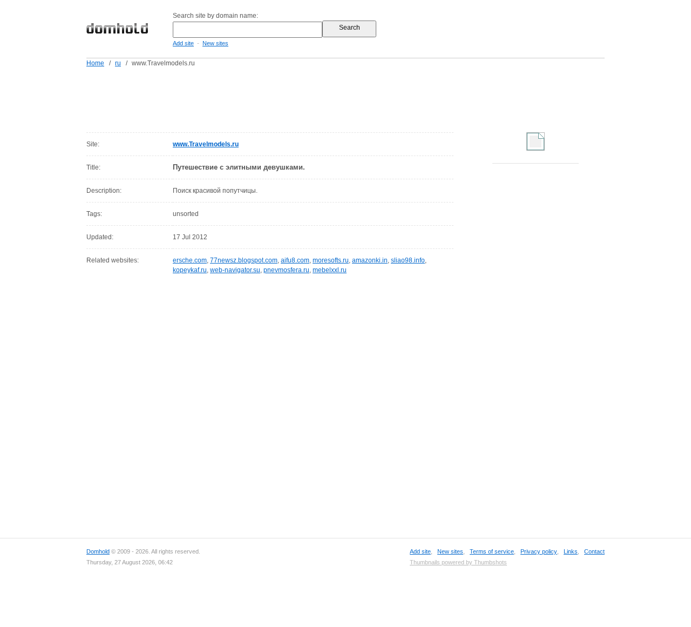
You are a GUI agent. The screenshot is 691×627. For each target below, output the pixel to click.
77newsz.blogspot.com (243, 260)
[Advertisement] (366, 97)
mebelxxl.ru (330, 270)
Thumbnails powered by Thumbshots (458, 562)
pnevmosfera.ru (286, 270)
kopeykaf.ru (190, 270)
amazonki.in (370, 260)
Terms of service (492, 551)
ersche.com (190, 260)
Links (571, 551)
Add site (183, 43)
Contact (594, 551)
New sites (215, 43)
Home (95, 63)
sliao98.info (408, 260)
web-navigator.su (235, 270)
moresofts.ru (331, 260)
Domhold (98, 551)
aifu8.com (295, 260)
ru (118, 63)
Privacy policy (538, 551)
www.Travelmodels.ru (206, 144)
